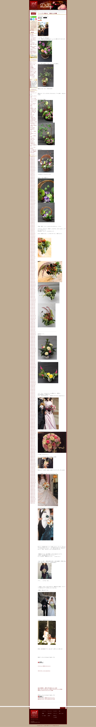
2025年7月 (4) (32, 174)
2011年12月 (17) (32, 397)
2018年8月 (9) (32, 288)
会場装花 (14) (32, 143)
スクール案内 (44, 715)
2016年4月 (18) (32, 326)
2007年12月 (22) (33, 463)
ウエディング (33, 70)
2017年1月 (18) (32, 314)
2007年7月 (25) (32, 470)
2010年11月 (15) (32, 415)
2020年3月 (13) (32, 262)
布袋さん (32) (32, 139)
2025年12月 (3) (32, 167)
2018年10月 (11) (32, 285)
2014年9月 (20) (32, 352)
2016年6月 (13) (32, 323)
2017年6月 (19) (32, 307)
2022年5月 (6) (32, 226)
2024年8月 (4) (32, 189)
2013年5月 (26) (32, 374)
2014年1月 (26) (32, 363)
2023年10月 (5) (32, 203)
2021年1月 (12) (32, 248)
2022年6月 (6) (32, 225)
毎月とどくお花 (33, 71)
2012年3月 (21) (32, 393)
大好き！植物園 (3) (33, 151)
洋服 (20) (31, 116)
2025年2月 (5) (32, 181)
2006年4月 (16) (32, 490)
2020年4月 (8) (32, 260)
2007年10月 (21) (33, 466)
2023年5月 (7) (32, 210)
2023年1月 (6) (32, 215)
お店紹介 (32, 74)
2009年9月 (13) (32, 434)
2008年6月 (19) (32, 455)
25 (34, 27)
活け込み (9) (32, 138)
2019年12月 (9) (32, 266)
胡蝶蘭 (32, 67)
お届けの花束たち (33, 39)
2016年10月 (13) (33, 318)
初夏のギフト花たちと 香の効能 (33, 47)
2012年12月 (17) (33, 381)
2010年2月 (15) (32, 427)
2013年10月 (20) (33, 367)
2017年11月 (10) (32, 300)
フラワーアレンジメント (33, 93)
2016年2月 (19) (32, 329)
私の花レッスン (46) (33, 121)
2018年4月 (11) (32, 293)
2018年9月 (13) (32, 286)
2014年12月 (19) (33, 348)
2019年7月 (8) (32, 273)
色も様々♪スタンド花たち (33, 41)
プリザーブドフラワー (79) (33, 101)
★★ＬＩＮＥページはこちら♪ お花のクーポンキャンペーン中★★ (50, 689)
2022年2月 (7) (32, 230)
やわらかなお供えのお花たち (33, 49)
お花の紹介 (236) (33, 109)
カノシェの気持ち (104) (33, 136)
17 (33, 26)
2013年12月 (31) (33, 364)
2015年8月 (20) (32, 337)
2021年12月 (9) (32, 233)
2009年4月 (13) (32, 441)
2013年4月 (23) (32, 375)
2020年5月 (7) (32, 259)
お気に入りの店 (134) (32, 113)
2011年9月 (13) (32, 401)
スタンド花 (33, 64)
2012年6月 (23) (32, 389)
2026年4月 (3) (32, 162)
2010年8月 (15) (32, 419)
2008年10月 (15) (33, 449)
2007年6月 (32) (32, 471)
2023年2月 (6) (32, 214)
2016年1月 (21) (32, 330)
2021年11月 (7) (32, 234)
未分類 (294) (32, 152)
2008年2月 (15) (32, 460)
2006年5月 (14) (32, 489)
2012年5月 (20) (32, 390)
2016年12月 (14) (33, 315)
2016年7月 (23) (32, 322)
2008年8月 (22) (32, 452)
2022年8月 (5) (32, 222)
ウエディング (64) (33, 98)
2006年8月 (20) (32, 485)
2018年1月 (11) (32, 297)
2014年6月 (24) (32, 356)
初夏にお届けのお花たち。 (33, 45)
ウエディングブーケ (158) (33, 96)
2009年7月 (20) (32, 437)
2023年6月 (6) (32, 208)
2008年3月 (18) (32, 459)
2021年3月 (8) (32, 245)
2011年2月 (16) (32, 411)
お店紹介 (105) (32, 117)
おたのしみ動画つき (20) (33, 145)
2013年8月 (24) (32, 370)
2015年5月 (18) (32, 341)
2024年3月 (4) (32, 196)
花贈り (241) (32, 114)
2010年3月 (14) (32, 426)
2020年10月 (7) (32, 252)
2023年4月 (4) (32, 211)
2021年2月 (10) (32, 247)
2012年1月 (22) (32, 396)
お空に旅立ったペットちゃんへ (33, 36)
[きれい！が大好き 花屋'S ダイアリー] (48, 5)
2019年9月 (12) (32, 270)
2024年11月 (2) (32, 185)
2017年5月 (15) (32, 308)
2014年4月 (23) (32, 359)
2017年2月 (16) (32, 312)
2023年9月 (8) (32, 204)
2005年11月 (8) (32, 497)
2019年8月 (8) (32, 271)
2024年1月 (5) (32, 199)
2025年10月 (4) (32, 170)
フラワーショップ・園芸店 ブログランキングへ (46, 697)
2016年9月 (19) (32, 319)
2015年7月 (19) (32, 338)
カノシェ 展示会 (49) (33, 132)
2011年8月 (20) (32, 403)
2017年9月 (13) (32, 303)
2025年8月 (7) (32, 173)
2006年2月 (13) (32, 493)
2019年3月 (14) (32, 278)
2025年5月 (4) (32, 177)
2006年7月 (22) (32, 486)
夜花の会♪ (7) (32, 142)
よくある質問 (55, 717)
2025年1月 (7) (32, 182)
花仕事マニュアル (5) (33, 134)
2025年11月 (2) (32, 169)
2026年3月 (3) (32, 163)
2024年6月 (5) (32, 192)
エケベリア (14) (32, 147)
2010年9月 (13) (32, 418)
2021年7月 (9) (32, 240)
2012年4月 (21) (32, 392)
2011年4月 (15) (32, 408)
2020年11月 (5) (32, 251)
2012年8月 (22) (32, 386)
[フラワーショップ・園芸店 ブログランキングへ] (40, 18)
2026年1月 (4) (32, 166)
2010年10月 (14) (33, 416)
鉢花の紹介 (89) (32, 120)
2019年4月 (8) (32, 277)
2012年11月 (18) (32, 382)
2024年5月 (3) (32, 193)
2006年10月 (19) (33, 482)
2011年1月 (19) (32, 412)
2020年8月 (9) (32, 255)
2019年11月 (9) (32, 267)
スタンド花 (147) (33, 103)
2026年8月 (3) (32, 156)
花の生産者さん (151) (32, 129)
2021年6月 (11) (32, 241)
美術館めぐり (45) (33, 108)
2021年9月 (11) (32, 237)
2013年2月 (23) (32, 378)
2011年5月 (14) (32, 407)
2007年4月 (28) (32, 474)
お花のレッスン (46, 16)
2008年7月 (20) (32, 453)
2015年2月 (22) (32, 345)
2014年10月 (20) (33, 351)
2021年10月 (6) (32, 236)
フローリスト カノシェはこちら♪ (44, 670)
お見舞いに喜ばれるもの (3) (33, 126)
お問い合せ (33, 75)
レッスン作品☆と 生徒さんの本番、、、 (50, 13)
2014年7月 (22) (32, 355)
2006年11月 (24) (32, 481)
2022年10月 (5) (32, 219)
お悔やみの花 (33, 68)
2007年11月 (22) (32, 464)
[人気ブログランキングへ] (40, 20)
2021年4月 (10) (32, 244)
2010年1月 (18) (32, 429)
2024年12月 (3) (32, 184)
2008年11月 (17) (32, 448)
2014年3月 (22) (32, 360)
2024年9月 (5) (32, 188)
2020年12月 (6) (32, 249)
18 (34, 26)
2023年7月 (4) (32, 207)
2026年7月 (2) (32, 158)
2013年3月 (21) (32, 377)
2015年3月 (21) (32, 344)
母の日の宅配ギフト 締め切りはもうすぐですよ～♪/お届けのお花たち (33, 52)
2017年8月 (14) (32, 304)
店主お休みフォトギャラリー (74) (33, 123)
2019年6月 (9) (32, 274)
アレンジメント (33, 63)
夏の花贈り (32, 34)
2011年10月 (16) (32, 400)
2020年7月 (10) (32, 256)
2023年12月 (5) (32, 200)
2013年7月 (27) (32, 371)
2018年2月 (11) (32, 296)
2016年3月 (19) (32, 327)
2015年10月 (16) (33, 334)
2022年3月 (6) (32, 229)
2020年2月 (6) (32, 263)
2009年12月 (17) (33, 430)
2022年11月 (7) (32, 218)
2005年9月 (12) (32, 500)
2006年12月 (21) (33, 479)
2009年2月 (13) (32, 444)
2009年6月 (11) (32, 438)
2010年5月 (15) (32, 423)
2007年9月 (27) (32, 467)
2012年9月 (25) (32, 385)
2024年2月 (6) (32, 197)
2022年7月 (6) (32, 223)
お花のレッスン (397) (32, 105)
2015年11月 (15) (32, 333)
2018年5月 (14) (32, 292)
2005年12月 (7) (32, 496)
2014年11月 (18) (32, 349)
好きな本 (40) (32, 127)
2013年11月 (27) (32, 366)
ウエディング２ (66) (33, 99)
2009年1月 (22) (32, 445)
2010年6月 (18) (32, 422)
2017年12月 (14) (33, 299)
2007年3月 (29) (32, 475)
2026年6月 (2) (32, 159)
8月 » (33, 30)
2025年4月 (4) (32, 178)
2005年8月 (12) (32, 501)
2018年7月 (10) (32, 289)
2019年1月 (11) (32, 281)
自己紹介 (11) (32, 91)
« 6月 (31, 30)
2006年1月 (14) (32, 494)
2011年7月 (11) (32, 404)
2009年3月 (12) (32, 442)
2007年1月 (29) (32, 478)
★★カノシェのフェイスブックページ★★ (45, 690)
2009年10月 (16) (33, 433)
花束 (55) (31, 148)
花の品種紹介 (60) (33, 111)
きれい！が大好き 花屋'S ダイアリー (46, 725)
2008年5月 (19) (32, 456)
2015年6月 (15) (32, 340)
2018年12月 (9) (32, 282)
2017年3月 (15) (32, 311)
